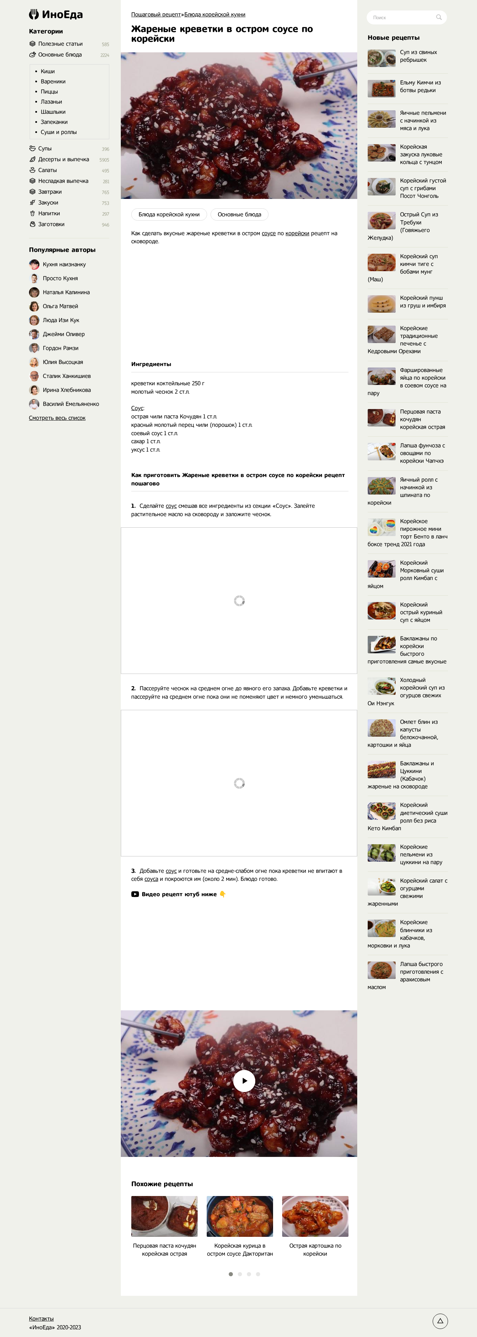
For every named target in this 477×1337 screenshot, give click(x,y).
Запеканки (54, 122)
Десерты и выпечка (63, 159)
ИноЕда (62, 14)
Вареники (53, 81)
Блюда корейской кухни (169, 214)
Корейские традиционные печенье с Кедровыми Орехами (403, 340)
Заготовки (51, 224)
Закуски (48, 202)
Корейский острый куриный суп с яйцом (421, 612)
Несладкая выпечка (63, 181)
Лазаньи (51, 101)
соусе (269, 233)
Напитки (49, 213)
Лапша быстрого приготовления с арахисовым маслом (405, 975)
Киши (48, 71)
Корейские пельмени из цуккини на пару (421, 855)
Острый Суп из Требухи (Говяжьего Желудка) (403, 226)
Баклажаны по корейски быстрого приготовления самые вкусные (407, 650)
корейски (297, 233)
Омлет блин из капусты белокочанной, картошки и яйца (403, 733)
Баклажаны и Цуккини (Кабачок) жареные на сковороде (401, 775)
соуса (151, 879)
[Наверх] (440, 1321)
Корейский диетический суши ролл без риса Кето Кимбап (408, 816)
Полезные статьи (60, 43)
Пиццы (49, 91)
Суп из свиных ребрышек (418, 56)
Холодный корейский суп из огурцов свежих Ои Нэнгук (406, 691)
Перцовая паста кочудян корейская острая (422, 419)
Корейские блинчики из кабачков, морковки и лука (400, 934)
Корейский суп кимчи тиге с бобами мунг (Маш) (403, 268)
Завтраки (50, 191)
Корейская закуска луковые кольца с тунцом (421, 154)
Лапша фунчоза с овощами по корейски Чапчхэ (422, 453)
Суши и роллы (59, 132)
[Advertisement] (239, 303)
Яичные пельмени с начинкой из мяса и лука (423, 121)
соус (171, 506)
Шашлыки (53, 112)
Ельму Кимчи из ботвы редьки (420, 86)
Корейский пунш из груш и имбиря (423, 302)
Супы (45, 148)
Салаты (47, 170)
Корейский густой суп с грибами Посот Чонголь (423, 188)
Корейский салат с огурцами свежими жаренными (407, 892)
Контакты (41, 1318)
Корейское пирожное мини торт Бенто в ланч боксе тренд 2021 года (408, 533)
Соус (137, 408)
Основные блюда (239, 214)
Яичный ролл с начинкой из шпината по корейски (403, 491)
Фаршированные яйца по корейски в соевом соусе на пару (407, 381)
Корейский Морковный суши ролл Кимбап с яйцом (406, 574)
